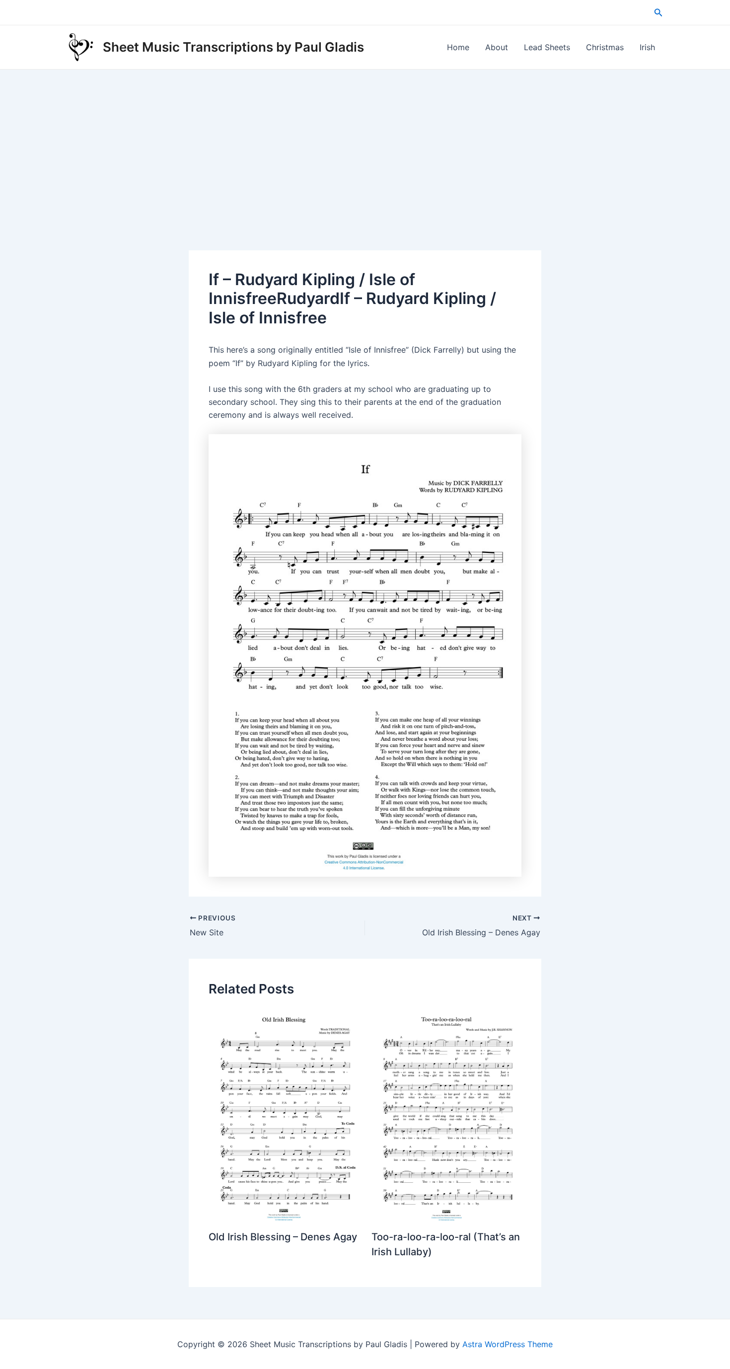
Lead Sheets (547, 47)
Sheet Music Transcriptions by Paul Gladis (233, 47)
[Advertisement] (365, 144)
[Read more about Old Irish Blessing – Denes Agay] (284, 1114)
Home (458, 47)
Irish (647, 47)
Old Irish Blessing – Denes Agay (283, 1237)
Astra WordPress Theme (507, 1344)
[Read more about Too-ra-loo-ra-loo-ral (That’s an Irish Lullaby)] (446, 1114)
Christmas (605, 47)
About (496, 47)
